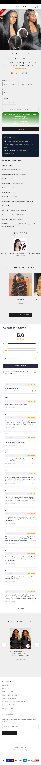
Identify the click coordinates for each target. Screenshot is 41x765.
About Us (5, 685)
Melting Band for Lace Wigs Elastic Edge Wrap (20, 253)
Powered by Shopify (20, 750)
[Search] (35, 7)
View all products (20, 315)
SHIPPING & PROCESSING (11, 695)
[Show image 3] (20, 53)
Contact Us (5, 688)
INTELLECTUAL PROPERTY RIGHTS (13, 702)
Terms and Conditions (9, 705)
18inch (14, 84)
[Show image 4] (22, 53)
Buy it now (21, 129)
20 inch (22, 84)
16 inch (5, 84)
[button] (20, 68)
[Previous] (12, 53)
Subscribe (10, 733)
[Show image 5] (24, 53)
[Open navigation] (3, 6)
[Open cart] (38, 7)
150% (5, 93)
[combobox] (36, 359)
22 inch (30, 84)
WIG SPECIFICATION (9, 698)
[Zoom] (37, 14)
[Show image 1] (16, 53)
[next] (37, 645)
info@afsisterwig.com (20, 141)
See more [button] (31, 424)
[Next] (28, 53)
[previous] (4, 645)
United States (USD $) (20, 743)
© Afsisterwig (20, 747)
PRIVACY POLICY (7, 708)
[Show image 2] (18, 53)
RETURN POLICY (7, 692)
